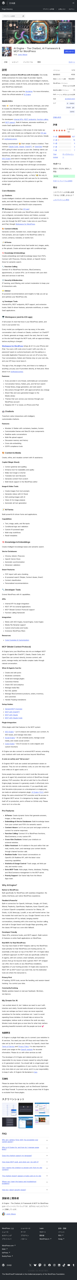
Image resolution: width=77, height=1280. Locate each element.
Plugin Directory (7, 9)
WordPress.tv (45, 1239)
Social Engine (10, 738)
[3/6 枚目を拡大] (30, 1105)
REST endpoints (30, 119)
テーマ (23, 1232)
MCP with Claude (11, 715)
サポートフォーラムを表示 (62, 181)
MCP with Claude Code (13, 718)
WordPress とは (8, 1228)
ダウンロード (69, 51)
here (35, 1072)
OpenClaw (38, 147)
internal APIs (18, 119)
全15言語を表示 (70, 99)
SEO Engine (6, 159)
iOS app (43, 133)
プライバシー (7, 1239)
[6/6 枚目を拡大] (47, 1118)
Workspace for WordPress (25, 224)
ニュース (5, 1232)
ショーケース (25, 1228)
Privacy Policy (23, 1046)
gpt (73, 107)
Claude (21, 147)
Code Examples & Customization (17, 640)
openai (72, 111)
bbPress (6, 1253)
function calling (42, 119)
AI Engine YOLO (37, 792)
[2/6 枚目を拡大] (14, 1120)
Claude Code (13, 147)
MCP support (10, 122)
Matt (5, 1249)
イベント (61, 1232)
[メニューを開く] (74, 3)
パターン (24, 1239)
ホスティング (7, 1235)
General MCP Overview (13, 709)
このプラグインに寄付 (61, 200)
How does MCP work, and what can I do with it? (20, 1162)
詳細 (5, 62)
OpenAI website (27, 1049)
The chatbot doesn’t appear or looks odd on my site (21, 1176)
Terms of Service (8, 1046)
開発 (39, 62)
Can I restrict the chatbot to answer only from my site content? (22, 1169)
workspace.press (10, 139)
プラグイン (25, 1235)
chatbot (72, 103)
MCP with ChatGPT (12, 712)
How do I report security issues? (14, 1190)
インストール (28, 62)
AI (67, 103)
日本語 (9, 1265)
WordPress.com (9, 1246)
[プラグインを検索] (23, 16)
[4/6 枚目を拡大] (30, 1119)
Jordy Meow (22, 55)
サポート (72, 62)
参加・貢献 (62, 1228)
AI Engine (27, 94)
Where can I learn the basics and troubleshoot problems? (19, 1182)
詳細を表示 (57, 117)
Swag (61, 1239)
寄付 (60, 1235)
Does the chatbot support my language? (17, 1156)
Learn (42, 1228)
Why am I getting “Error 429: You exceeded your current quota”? (20, 1141)
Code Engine (9, 744)
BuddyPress (7, 1256)
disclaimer (28, 91)
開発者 (42, 1235)
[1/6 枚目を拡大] (14, 1105)
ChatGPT (28, 147)
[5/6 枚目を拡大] (47, 1105)
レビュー (15, 62)
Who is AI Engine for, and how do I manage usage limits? (20, 1148)
